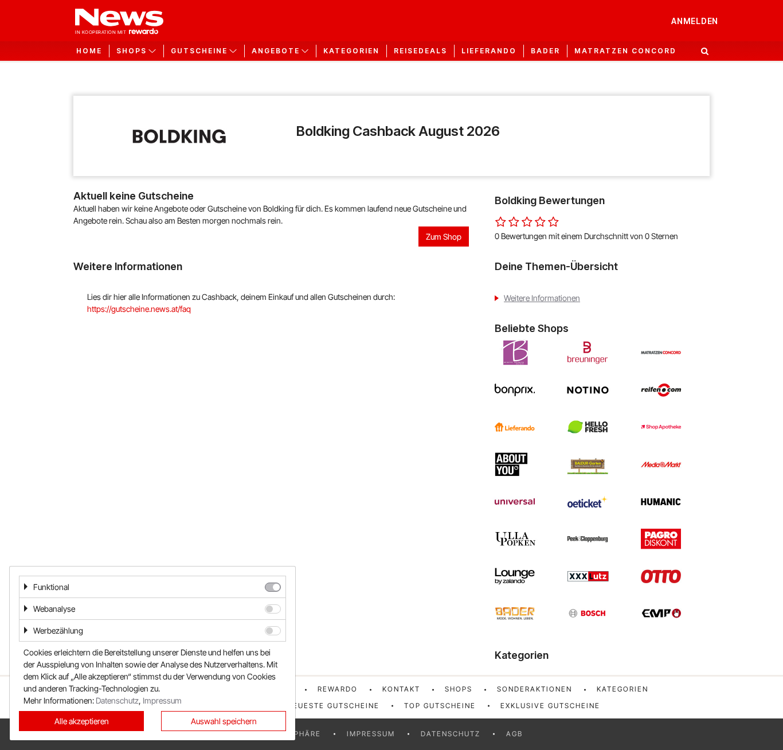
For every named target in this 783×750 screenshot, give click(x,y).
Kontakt (401, 689)
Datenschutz (450, 733)
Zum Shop (443, 236)
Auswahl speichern (224, 721)
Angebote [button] (276, 51)
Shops (458, 689)
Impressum (371, 733)
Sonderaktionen (534, 689)
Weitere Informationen (542, 298)
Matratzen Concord (625, 51)
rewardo (338, 689)
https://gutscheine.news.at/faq (139, 309)
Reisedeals (420, 51)
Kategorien (351, 51)
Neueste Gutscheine (333, 705)
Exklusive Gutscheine (550, 705)
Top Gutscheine (440, 705)
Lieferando (488, 51)
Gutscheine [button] (199, 51)
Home (89, 51)
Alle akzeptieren (81, 721)
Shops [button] (131, 51)
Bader (545, 51)
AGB (514, 733)
